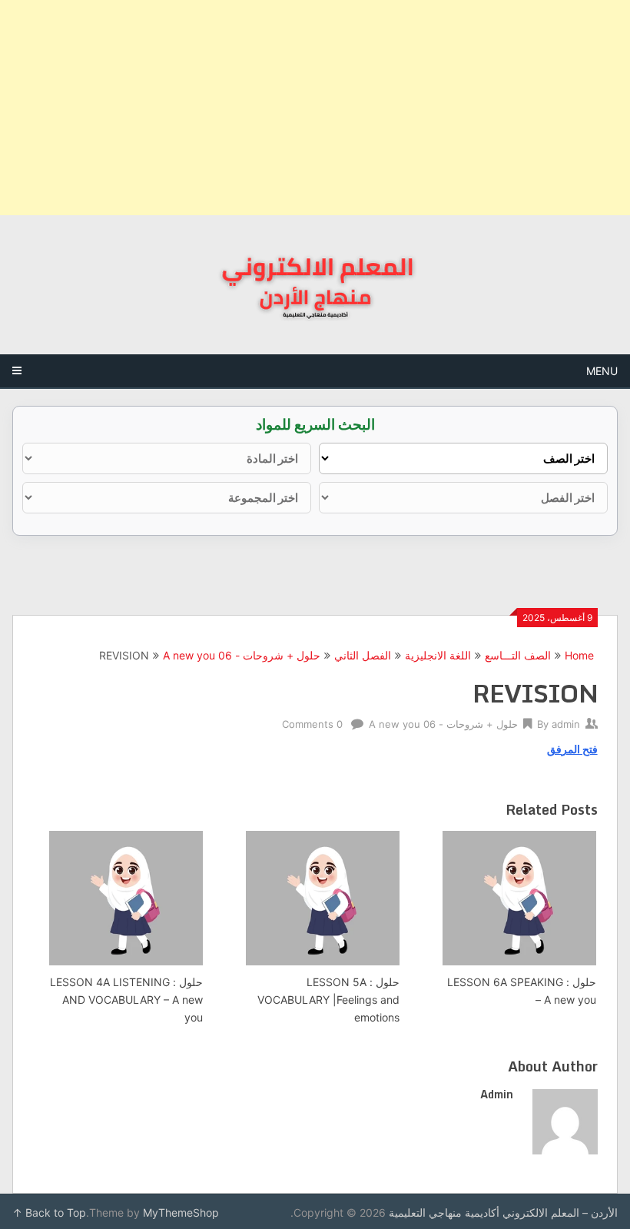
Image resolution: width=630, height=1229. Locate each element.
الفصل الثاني (362, 655)
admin (566, 724)
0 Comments (312, 724)
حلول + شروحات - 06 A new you (241, 655)
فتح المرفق (572, 749)
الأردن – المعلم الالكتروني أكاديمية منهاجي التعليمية (503, 1212)
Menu (602, 370)
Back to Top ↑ (49, 1212)
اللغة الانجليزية (438, 655)
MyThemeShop (181, 1212)
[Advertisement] (315, 107)
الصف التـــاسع (518, 655)
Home (579, 655)
